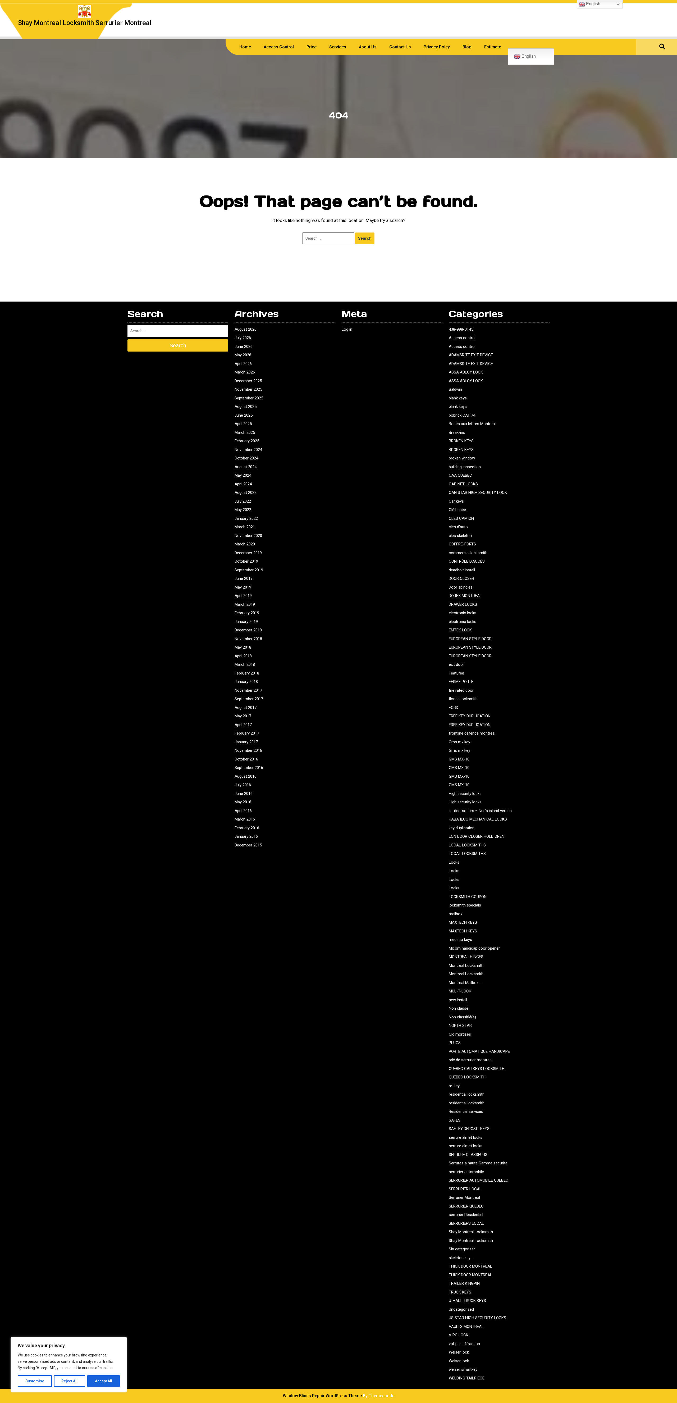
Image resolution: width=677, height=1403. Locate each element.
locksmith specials (465, 905)
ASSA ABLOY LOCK (466, 372)
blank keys (458, 398)
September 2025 (249, 398)
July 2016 (243, 784)
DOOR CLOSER (461, 578)
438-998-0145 (461, 329)
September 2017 (249, 698)
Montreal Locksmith (466, 965)
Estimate (492, 46)
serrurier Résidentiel (466, 1214)
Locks (454, 862)
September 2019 (249, 570)
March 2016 (245, 819)
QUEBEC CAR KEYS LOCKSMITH (477, 1068)
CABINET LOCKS (463, 484)
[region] (69, 1364)
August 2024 (246, 466)
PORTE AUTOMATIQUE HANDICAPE (479, 1051)
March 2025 (245, 432)
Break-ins (457, 432)
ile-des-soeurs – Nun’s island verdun (480, 810)
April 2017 (243, 724)
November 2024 (248, 449)
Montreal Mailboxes (466, 982)
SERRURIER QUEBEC (466, 1206)
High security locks (465, 793)
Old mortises (460, 1034)
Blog (467, 46)
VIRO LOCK (458, 1335)
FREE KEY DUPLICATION (470, 716)
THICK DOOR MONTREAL (470, 1266)
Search (365, 238)
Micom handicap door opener (474, 948)
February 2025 (247, 441)
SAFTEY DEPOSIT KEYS (469, 1128)
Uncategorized (461, 1309)
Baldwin (455, 389)
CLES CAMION (461, 518)
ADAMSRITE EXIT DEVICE (471, 355)
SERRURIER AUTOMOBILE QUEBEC (478, 1180)
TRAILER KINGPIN (464, 1283)
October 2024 (246, 458)
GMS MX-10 (459, 759)
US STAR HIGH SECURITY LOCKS (477, 1317)
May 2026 (243, 355)
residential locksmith (466, 1094)
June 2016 (244, 793)
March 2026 (245, 372)
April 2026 (243, 363)
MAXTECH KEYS (463, 922)
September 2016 (249, 767)
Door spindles (461, 587)
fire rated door (461, 690)
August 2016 (246, 776)
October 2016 (246, 759)
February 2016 (247, 828)
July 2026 (243, 337)
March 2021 (245, 527)
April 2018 (243, 656)
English (528, 56)
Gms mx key (459, 742)
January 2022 (246, 518)
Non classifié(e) (462, 1017)
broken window (462, 458)
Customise (34, 1381)
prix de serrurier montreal (470, 1060)
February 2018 (247, 673)
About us (368, 46)
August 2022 (246, 492)
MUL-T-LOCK (460, 991)
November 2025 (248, 389)
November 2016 (248, 750)
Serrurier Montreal (464, 1197)
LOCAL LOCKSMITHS (467, 845)
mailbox (455, 914)
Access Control (279, 46)
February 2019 (247, 613)
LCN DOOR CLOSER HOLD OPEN (476, 836)
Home (245, 46)
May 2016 (243, 802)
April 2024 (243, 484)
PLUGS (455, 1042)
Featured (456, 673)
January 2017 (246, 742)
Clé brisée (457, 509)
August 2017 (246, 707)
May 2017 (243, 716)
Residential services (466, 1111)
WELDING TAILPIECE (466, 1378)
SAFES (454, 1120)
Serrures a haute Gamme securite (478, 1163)
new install (458, 999)
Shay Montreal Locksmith (471, 1231)
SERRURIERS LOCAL (466, 1223)
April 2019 (243, 595)
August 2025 (246, 406)
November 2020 (248, 535)
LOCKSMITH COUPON (468, 896)
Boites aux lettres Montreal (472, 423)
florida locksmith (463, 698)
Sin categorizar (462, 1249)
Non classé (458, 1008)
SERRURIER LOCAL (465, 1189)
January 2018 (246, 681)
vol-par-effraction (464, 1343)
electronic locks (462, 613)
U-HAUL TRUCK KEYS (467, 1300)
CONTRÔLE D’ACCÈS (467, 561)
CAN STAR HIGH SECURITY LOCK (478, 492)
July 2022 (243, 501)
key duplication (461, 828)
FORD (453, 707)
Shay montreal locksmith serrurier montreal (85, 23)
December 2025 (248, 381)
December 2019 (248, 552)
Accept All (103, 1381)
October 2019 (246, 561)
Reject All (69, 1381)
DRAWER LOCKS (463, 604)
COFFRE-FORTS (462, 544)
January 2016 (246, 836)
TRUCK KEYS (460, 1292)
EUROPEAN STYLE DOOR (470, 638)
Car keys (456, 501)
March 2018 (245, 664)
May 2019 (243, 587)
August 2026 (246, 329)
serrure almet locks (465, 1137)
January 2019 (246, 621)
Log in (347, 329)
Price (312, 46)
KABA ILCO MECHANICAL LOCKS (478, 819)
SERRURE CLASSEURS (468, 1154)
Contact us (400, 46)
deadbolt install (462, 570)
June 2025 (244, 415)
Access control (462, 337)
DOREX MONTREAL (465, 595)
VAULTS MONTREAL (466, 1326)
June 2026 (244, 346)
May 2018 (243, 647)
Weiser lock (459, 1352)
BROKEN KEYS (461, 441)
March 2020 (245, 544)
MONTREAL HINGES (466, 956)
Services (337, 46)
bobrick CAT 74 (462, 415)
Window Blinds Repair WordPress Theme (322, 1395)
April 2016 (243, 810)
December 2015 (248, 845)
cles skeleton (460, 535)
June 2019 (244, 578)
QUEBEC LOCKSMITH (467, 1077)
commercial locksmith (468, 552)
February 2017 (247, 733)
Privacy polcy (437, 46)
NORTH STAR (460, 1025)
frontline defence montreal (472, 733)
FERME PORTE (461, 681)
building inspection (465, 466)
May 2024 (243, 475)
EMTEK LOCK (460, 630)
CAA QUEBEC (460, 475)
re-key (454, 1085)
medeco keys (460, 939)
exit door (456, 664)
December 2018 (248, 630)
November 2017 (248, 690)
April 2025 (243, 423)
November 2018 (248, 638)
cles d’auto (458, 527)
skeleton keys (461, 1257)
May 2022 (243, 509)
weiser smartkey (463, 1369)
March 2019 (245, 604)
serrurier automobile (466, 1171)
